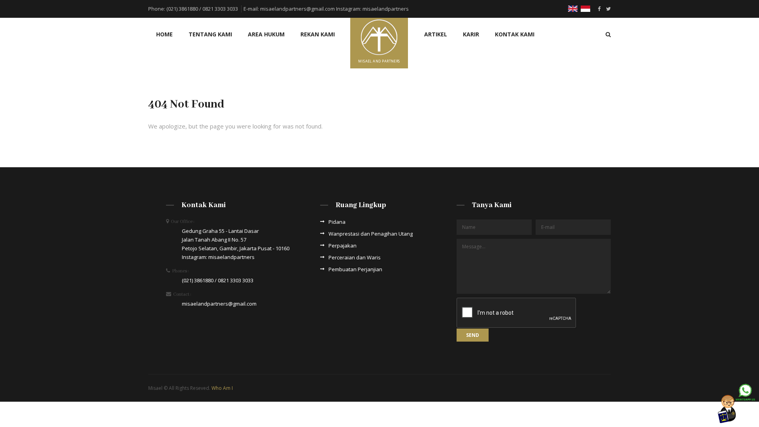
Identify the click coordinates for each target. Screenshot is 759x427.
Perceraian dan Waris (355, 257)
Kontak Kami (514, 34)
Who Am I (222, 388)
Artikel (435, 34)
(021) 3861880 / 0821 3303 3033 (202, 8)
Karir (471, 34)
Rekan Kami (317, 34)
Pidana (337, 221)
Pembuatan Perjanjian (355, 269)
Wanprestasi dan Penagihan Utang (371, 233)
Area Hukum (266, 34)
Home (164, 34)
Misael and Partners (379, 61)
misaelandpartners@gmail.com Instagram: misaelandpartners (334, 8)
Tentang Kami (210, 34)
